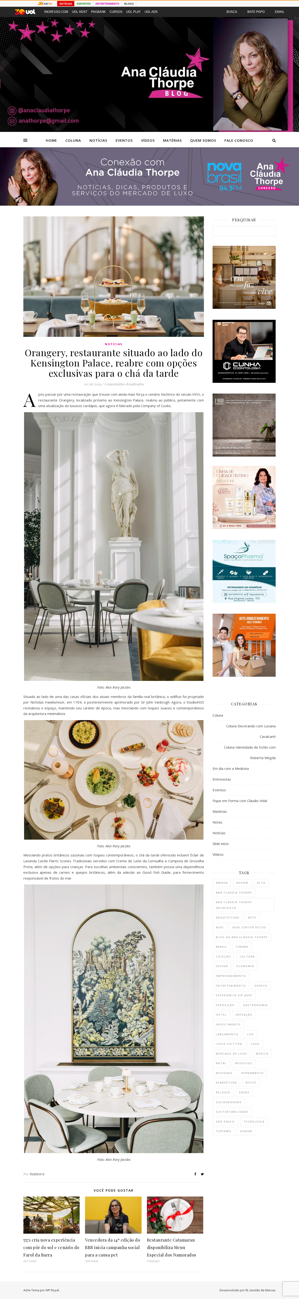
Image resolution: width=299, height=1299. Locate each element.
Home (51, 140)
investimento (228, 1024)
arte (252, 917)
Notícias (98, 140)
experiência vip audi (234, 995)
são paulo (225, 1121)
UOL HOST (79, 12)
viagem (246, 1131)
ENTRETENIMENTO (107, 3)
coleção (223, 956)
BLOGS (129, 3)
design (222, 966)
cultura (247, 956)
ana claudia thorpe (234, 892)
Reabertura (226, 1082)
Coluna (73, 140)
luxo (255, 1044)
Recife (251, 1082)
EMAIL (279, 12)
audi (220, 927)
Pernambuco (252, 1073)
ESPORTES (84, 3)
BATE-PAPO (256, 12)
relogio (223, 1092)
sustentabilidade (232, 1111)
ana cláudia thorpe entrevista (234, 905)
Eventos (124, 140)
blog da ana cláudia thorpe (242, 937)
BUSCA (232, 12)
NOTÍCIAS (66, 3)
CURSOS (116, 12)
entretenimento (231, 985)
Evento (261, 985)
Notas (217, 822)
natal (221, 1063)
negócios (243, 1063)
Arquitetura (227, 917)
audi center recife (249, 927)
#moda (222, 882)
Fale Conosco (238, 140)
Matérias (172, 140)
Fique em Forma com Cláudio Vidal (240, 800)
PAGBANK (98, 12)
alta (261, 882)
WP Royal (52, 1290)
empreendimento (231, 976)
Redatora (37, 1174)
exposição (225, 1005)
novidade (224, 1073)
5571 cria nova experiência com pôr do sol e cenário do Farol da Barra (51, 1247)
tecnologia (254, 1121)
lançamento (227, 1034)
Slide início (221, 843)
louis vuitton (229, 1044)
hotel (221, 1014)
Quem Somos (203, 140)
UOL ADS (151, 12)
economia (245, 966)
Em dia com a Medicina (231, 768)
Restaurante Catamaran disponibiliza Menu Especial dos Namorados (171, 1247)
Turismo (223, 1131)
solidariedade (229, 1102)
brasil (221, 946)
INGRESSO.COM (56, 12)
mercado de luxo (231, 1053)
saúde (244, 1092)
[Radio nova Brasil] (149, 204)
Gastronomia (255, 1005)
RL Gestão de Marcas (261, 1290)
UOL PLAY (133, 12)
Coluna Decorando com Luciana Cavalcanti (251, 731)
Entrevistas (222, 779)
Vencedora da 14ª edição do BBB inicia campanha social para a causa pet (112, 1247)
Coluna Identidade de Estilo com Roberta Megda (250, 752)
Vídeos (148, 140)
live (250, 1034)
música (262, 1053)
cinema (242, 946)
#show (242, 882)
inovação (244, 1014)
